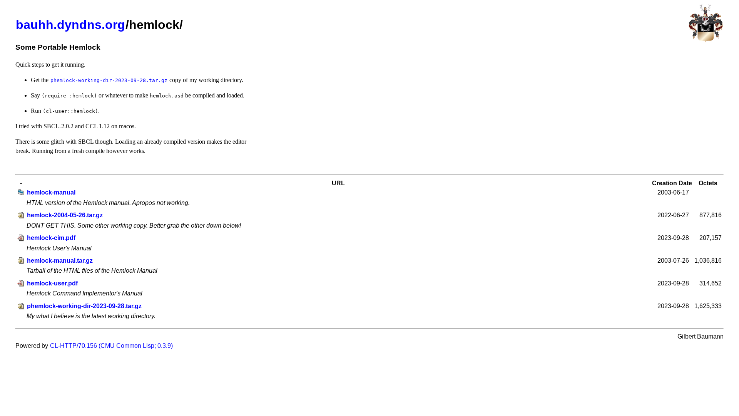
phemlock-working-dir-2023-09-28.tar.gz (84, 306)
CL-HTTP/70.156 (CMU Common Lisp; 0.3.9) (111, 345)
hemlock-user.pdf (52, 283)
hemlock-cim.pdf (51, 238)
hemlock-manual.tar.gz (60, 260)
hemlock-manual (51, 192)
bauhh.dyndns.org (70, 25)
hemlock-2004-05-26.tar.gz (65, 215)
